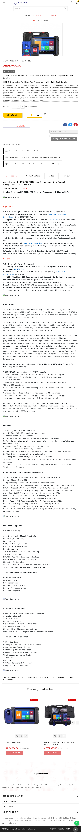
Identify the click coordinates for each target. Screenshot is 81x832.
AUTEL (36, 115)
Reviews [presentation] (67, 176)
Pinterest (76, 124)
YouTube (23, 188)
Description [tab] (11, 176)
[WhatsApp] (76, 823)
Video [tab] (51, 176)
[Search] (65, 8)
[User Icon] (73, 2)
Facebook (65, 124)
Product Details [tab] (33, 176)
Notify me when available (64, 139)
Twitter (70, 124)
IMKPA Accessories (33, 243)
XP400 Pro (54, 220)
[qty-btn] (22, 106)
